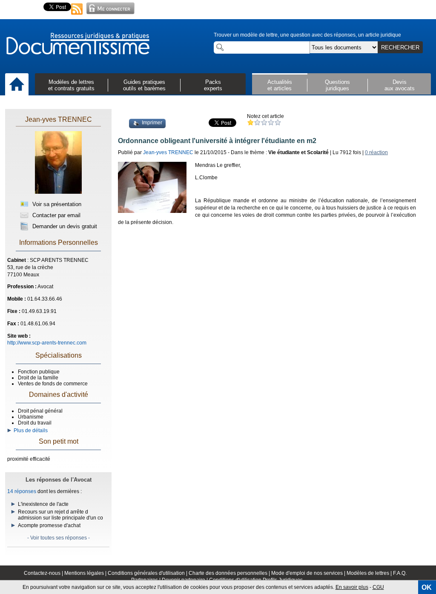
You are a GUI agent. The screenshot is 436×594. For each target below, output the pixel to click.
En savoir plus (352, 587)
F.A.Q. (400, 573)
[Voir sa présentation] (58, 192)
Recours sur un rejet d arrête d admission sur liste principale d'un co (60, 515)
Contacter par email (55, 215)
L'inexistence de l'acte (43, 504)
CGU (378, 587)
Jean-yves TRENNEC (58, 119)
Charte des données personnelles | (230, 573)
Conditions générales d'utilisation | (148, 573)
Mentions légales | (86, 573)
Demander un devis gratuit (64, 226)
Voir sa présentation (56, 204)
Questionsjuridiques (337, 85)
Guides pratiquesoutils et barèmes (144, 85)
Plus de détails (29, 430)
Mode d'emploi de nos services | (309, 573)
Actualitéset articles (279, 85)
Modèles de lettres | (370, 573)
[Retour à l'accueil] (77, 44)
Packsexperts (213, 85)
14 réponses (21, 491)
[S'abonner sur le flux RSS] (77, 15)
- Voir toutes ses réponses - (58, 538)
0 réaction (376, 152)
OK (427, 587)
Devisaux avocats (399, 85)
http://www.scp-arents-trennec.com (46, 343)
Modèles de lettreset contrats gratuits (71, 85)
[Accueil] (17, 84)
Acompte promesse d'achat (49, 525)
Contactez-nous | (44, 573)
